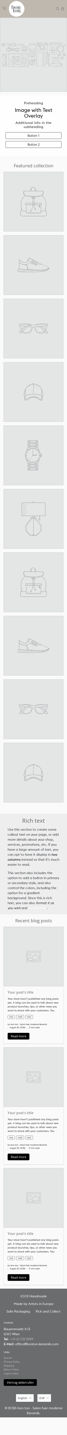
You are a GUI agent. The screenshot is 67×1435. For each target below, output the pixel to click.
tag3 (29, 1016)
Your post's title (21, 992)
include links (37, 908)
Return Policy (11, 1369)
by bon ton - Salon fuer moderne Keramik (27, 1024)
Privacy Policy (12, 1361)
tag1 (11, 1016)
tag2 (20, 1016)
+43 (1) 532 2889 (22, 1339)
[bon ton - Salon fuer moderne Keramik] (31, 9)
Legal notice (11, 1373)
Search (8, 1358)
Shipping (9, 1365)
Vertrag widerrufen (20, 1382)
